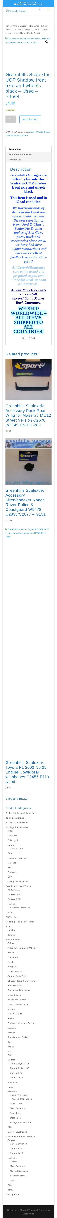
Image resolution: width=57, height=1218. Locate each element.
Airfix (10, 831)
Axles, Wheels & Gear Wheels (22, 948)
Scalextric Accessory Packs (21, 1023)
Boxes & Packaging (14, 818)
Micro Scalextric (17, 1108)
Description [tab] (15, 149)
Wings (11, 1046)
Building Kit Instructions (16, 822)
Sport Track (15, 1113)
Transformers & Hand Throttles (20, 1136)
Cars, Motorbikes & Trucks (18, 886)
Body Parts (13, 957)
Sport (12, 1180)
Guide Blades (14, 995)
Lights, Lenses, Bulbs (18, 1004)
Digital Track (16, 1103)
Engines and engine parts (20, 990)
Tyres (10, 1042)
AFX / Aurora (14, 890)
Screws (11, 1032)
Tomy (10, 1190)
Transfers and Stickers (18, 1037)
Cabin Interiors (15, 971)
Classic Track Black (19, 1095)
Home (8, 26)
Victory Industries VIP (18, 881)
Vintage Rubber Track (20, 1122)
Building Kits (13, 840)
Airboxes (12, 943)
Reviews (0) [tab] (15, 159)
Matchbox (12, 863)
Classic (13, 1161)
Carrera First (14, 894)
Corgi (10, 853)
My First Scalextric (19, 1171)
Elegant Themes (28, 1210)
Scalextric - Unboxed (20, 907)
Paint (7, 926)
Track (8, 1051)
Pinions (11, 1018)
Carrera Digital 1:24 (19, 1063)
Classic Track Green (22, 1099)
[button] (46, 42)
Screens (12, 1028)
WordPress (28, 1213)
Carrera (11, 845)
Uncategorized (12, 1194)
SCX (10, 877)
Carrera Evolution (18, 1144)
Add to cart (30, 119)
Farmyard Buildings (17, 858)
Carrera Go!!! (16, 848)
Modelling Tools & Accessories (19, 921)
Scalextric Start (17, 1175)
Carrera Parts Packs (17, 976)
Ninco (10, 867)
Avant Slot (12, 835)
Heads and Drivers (17, 999)
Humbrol (12, 930)
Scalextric (12, 872)
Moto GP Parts (15, 1013)
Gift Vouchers (11, 917)
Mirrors (11, 1009)
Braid (10, 962)
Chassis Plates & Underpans (21, 981)
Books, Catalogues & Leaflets (19, 813)
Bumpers (12, 966)
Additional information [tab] (20, 154)
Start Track (15, 1118)
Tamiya (11, 935)
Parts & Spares (19, 26)
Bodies (11, 952)
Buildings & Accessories (16, 827)
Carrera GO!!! (14, 899)
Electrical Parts (15, 985)
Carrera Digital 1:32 (19, 1068)
